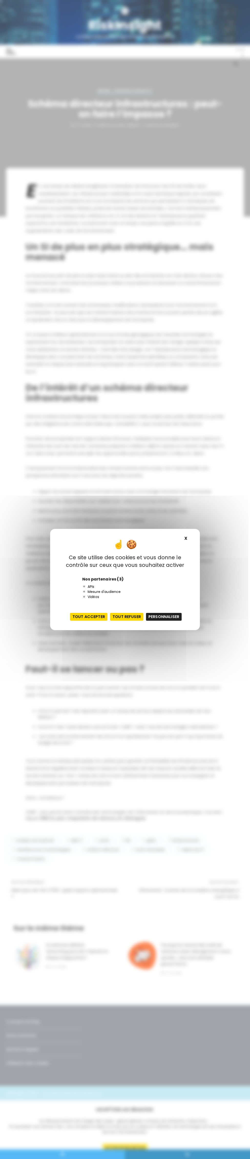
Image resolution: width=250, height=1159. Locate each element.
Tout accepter (89, 616)
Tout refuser (127, 616)
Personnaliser (163, 616)
